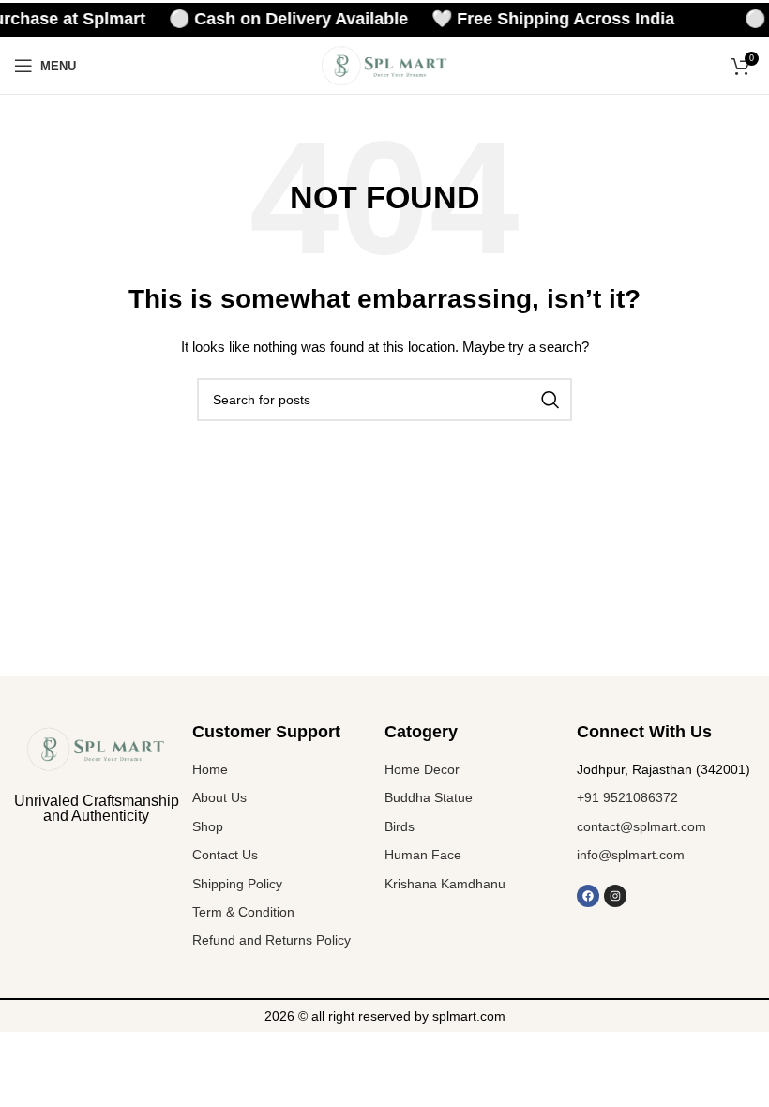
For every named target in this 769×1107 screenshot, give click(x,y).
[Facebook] (588, 896)
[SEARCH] (550, 399)
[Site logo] (384, 64)
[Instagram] (615, 896)
